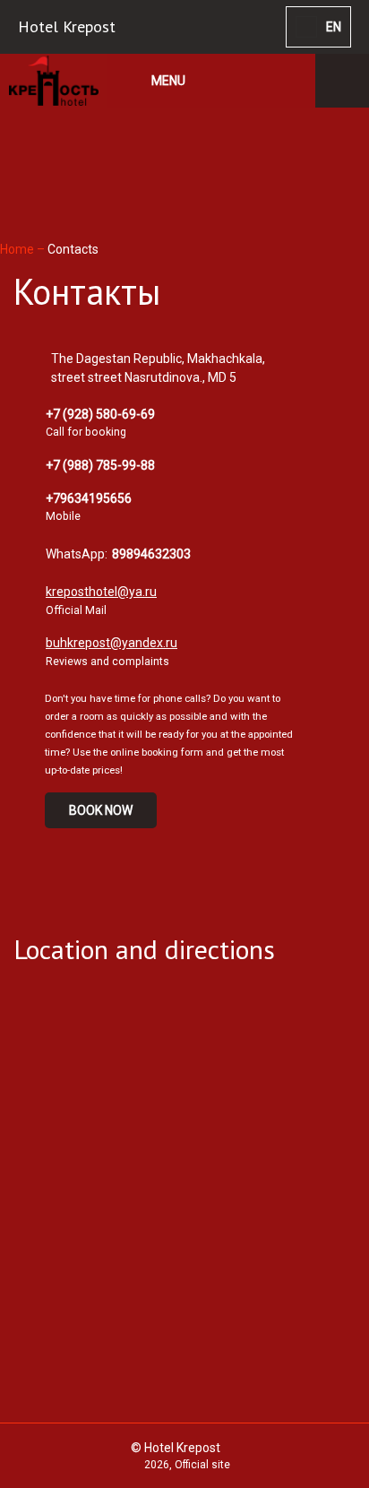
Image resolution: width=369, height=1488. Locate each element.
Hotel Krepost (67, 26)
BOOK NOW (101, 810)
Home (18, 249)
